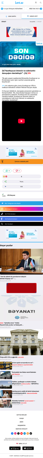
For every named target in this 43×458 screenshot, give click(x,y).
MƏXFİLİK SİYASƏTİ (21, 429)
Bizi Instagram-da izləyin (11, 209)
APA (3, 86)
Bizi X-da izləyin (9, 224)
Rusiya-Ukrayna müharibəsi (12, 8)
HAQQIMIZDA (21, 425)
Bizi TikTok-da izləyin (10, 214)
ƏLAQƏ (21, 418)
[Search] (41, 2)
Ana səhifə (32, 21)
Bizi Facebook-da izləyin (11, 219)
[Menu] (3, 3)
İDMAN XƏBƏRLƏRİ (21, 161)
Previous (2, 9)
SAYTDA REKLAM (21, 415)
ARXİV (21, 422)
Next (41, 9)
